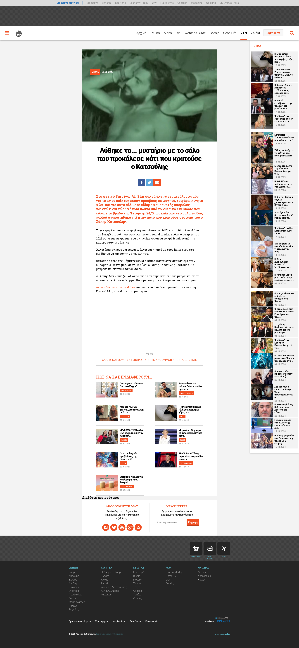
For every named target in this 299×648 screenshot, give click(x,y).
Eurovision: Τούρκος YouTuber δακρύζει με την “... (284, 137)
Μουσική (137, 579)
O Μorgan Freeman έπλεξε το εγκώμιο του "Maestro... (284, 297)
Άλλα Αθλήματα (110, 590)
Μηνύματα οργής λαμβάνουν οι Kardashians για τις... (283, 170)
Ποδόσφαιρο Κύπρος (112, 572)
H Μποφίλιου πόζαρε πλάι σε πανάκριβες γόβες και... (190, 409)
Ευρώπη (73, 598)
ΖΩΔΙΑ (123, 463)
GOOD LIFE (125, 416)
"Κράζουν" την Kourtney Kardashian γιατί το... (283, 344)
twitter (113, 527)
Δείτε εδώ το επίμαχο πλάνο (115, 287)
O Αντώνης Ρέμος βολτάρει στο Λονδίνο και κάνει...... (283, 408)
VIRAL (192, 359)
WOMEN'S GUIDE (186, 393)
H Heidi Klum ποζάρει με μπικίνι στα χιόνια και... (284, 184)
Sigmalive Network (68, 2)
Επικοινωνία (151, 621)
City (154, 2)
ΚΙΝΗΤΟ (149, 359)
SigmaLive (273, 33)
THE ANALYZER (186, 463)
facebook (105, 527)
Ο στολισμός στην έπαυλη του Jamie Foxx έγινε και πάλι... (284, 313)
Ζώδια (255, 33)
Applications (119, 621)
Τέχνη (136, 587)
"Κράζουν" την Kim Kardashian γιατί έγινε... (283, 231)
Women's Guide (195, 33)
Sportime (120, 2)
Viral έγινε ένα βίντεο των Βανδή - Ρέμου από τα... (284, 215)
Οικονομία (74, 587)
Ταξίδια (137, 594)
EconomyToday (174, 572)
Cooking (211, 2)
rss (138, 527)
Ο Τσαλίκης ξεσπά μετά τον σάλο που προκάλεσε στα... (284, 358)
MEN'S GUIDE (126, 390)
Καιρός (202, 579)
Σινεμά (137, 583)
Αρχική (141, 33)
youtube (122, 527)
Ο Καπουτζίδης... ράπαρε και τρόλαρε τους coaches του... (283, 89)
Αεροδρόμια (204, 575)
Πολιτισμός (139, 572)
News (210, 548)
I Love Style (167, 2)
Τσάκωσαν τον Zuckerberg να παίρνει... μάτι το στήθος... (283, 73)
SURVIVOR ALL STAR (172, 359)
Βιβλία (136, 575)
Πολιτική (73, 605)
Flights (223, 548)
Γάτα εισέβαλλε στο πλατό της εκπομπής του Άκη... (282, 424)
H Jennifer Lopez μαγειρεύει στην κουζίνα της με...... (284, 277)
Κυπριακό (74, 575)
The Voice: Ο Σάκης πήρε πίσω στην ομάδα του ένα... (191, 456)
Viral (243, 33)
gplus (130, 527)
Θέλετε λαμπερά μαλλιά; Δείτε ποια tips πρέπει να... (190, 386)
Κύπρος (73, 572)
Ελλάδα (73, 579)
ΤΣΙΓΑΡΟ (136, 359)
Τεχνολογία (75, 609)
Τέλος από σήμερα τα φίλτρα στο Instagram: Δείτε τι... (284, 154)
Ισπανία (105, 583)
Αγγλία (104, 579)
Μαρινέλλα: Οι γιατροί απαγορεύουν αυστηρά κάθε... (190, 433)
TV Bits (155, 33)
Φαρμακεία (204, 572)
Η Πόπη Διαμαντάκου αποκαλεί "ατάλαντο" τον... (283, 263)
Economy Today (139, 2)
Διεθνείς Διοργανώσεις (114, 587)
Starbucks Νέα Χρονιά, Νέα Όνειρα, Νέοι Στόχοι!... (131, 479)
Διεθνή (73, 583)
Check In (182, 2)
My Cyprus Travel (229, 2)
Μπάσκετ (106, 594)
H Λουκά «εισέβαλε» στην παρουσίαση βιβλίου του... (283, 104)
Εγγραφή (193, 522)
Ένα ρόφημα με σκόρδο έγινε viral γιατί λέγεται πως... (284, 247)
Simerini (106, 2)
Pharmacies (196, 548)
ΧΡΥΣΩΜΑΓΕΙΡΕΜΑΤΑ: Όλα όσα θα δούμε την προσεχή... (131, 433)
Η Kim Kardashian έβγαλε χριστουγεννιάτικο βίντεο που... (284, 201)
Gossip (214, 33)
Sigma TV (171, 575)
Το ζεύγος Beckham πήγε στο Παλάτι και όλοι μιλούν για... (284, 328)
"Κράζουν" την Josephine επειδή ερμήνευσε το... (283, 119)
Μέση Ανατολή (77, 602)
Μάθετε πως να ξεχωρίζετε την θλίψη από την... (131, 409)
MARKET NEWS (127, 486)
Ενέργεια (74, 590)
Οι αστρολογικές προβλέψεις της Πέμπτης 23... (128, 456)
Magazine (196, 2)
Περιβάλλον (75, 594)
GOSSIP (182, 440)
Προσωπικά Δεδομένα (80, 621)
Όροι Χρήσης (102, 621)
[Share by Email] (157, 182)
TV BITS (124, 440)
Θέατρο (137, 590)
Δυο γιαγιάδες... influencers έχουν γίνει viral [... (283, 374)
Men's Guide (172, 33)
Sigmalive (92, 2)
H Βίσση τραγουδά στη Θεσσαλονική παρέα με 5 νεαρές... (284, 439)
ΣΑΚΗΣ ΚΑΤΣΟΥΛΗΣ (115, 359)
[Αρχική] (19, 32)
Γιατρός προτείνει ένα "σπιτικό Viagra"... (131, 385)
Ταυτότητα (135, 621)
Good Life (229, 33)
